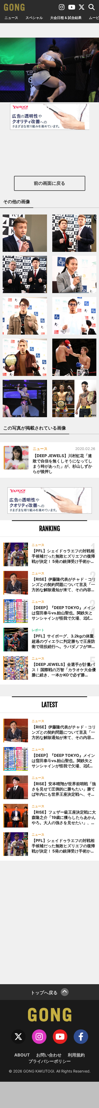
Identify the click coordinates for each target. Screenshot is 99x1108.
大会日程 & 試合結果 (66, 18)
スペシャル (34, 18)
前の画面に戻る (49, 183)
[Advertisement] (49, 921)
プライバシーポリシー (50, 1061)
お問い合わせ (49, 1055)
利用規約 (76, 1055)
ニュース (11, 18)
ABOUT (22, 1055)
